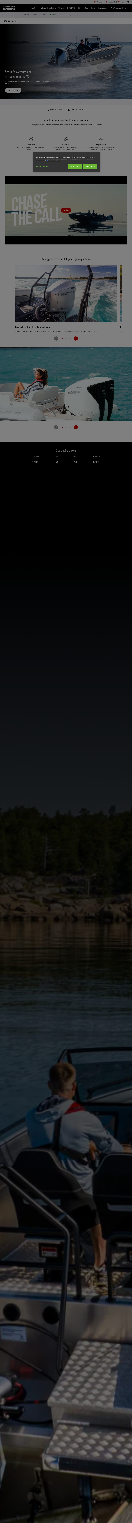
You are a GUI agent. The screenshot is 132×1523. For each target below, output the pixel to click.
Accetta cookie (90, 166)
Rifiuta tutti (74, 166)
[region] (66, 162)
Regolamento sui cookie (54, 160)
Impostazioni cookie (42, 166)
